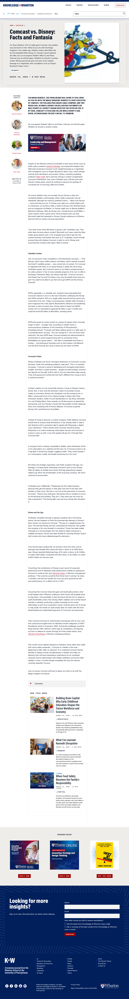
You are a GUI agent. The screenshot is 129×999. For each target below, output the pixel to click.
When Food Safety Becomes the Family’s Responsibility (67, 780)
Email (66, 912)
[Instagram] (25, 986)
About (100, 959)
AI (18, 14)
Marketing (40, 968)
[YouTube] (20, 986)
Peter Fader (40, 177)
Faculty (69, 961)
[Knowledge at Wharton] (18, 5)
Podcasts (79, 5)
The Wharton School (104, 961)
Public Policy (61, 792)
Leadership (40, 970)
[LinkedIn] (16, 986)
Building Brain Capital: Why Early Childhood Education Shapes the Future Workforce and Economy (68, 705)
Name (66, 903)
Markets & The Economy (45, 14)
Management (15, 70)
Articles (68, 5)
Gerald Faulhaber (53, 166)
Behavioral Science (63, 719)
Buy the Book (104, 876)
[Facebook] (11, 986)
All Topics (40, 973)
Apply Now (24, 876)
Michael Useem (59, 573)
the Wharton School (44, 989)
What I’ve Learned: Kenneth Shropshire (67, 742)
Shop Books (102, 964)
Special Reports (93, 5)
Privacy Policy (75, 985)
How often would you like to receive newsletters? (84, 921)
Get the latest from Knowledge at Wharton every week (88, 924)
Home (11, 25)
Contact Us (101, 966)
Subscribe (120, 5)
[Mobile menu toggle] (4, 14)
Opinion (106, 5)
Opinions (70, 966)
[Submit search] (124, 13)
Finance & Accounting (28, 14)
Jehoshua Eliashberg (36, 634)
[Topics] (8, 14)
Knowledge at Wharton (48, 985)
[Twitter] (6, 986)
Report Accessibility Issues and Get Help (84, 988)
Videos (69, 973)
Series (69, 964)
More (56, 14)
